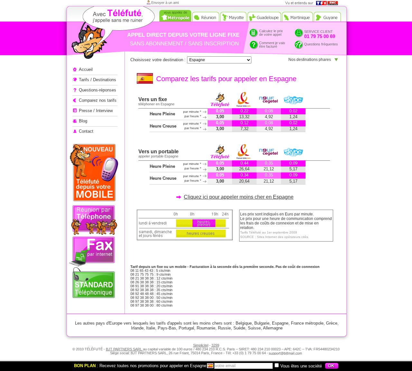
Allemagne (273, 328)
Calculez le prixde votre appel (271, 32)
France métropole (307, 323)
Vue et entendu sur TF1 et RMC (313, 3)
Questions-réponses (97, 90)
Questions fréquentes (321, 44)
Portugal (186, 328)
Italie (150, 328)
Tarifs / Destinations (97, 79)
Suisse (254, 328)
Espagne (280, 323)
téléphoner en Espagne (156, 104)
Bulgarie (261, 323)
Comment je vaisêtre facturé (272, 44)
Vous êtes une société (301, 366)
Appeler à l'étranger (101, 33)
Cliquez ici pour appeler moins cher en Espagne (239, 197)
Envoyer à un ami (165, 3)
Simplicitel (200, 345)
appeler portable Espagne (158, 156)
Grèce (331, 323)
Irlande (137, 328)
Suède (239, 328)
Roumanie (206, 328)
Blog (83, 121)
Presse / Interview (96, 110)
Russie (224, 328)
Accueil (86, 69)
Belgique (244, 323)
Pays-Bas (167, 328)
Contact (86, 131)
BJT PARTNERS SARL (124, 349)
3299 (215, 345)
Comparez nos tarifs (98, 100)
